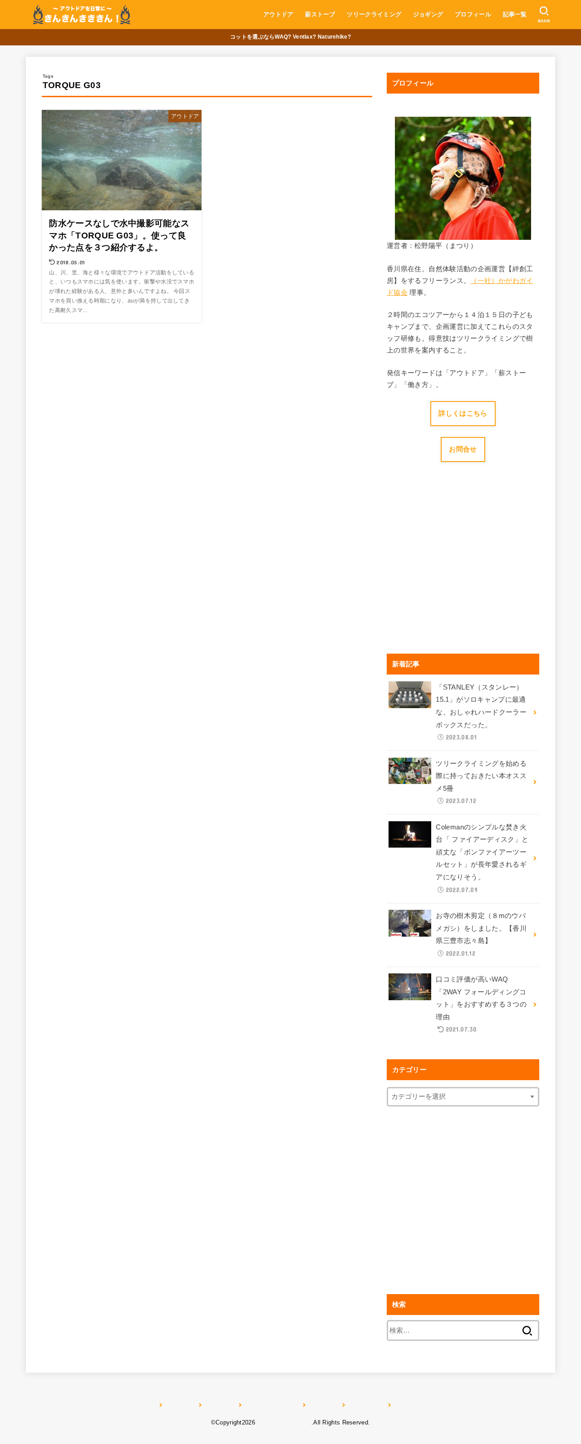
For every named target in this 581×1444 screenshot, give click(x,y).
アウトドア (278, 14)
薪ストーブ (320, 14)
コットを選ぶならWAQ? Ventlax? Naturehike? (290, 37)
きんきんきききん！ (284, 1422)
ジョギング (428, 14)
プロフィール (473, 14)
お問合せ (463, 449)
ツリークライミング (374, 14)
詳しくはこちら (462, 413)
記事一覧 (515, 14)
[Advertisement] (463, 570)
